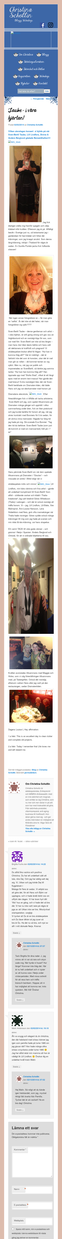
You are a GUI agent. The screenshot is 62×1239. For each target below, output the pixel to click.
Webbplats (19, 1220)
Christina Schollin (21, 12)
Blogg (45, 54)
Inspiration (24, 76)
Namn (19, 1189)
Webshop (44, 76)
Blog (34, 769)
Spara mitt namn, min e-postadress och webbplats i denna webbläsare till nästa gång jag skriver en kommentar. (31, 1233)
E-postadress (21, 1204)
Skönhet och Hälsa (34, 69)
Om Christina (26, 54)
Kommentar (20, 1149)
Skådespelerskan (34, 62)
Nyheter (25, 83)
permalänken (30, 772)
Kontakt (42, 83)
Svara (16, 932)
